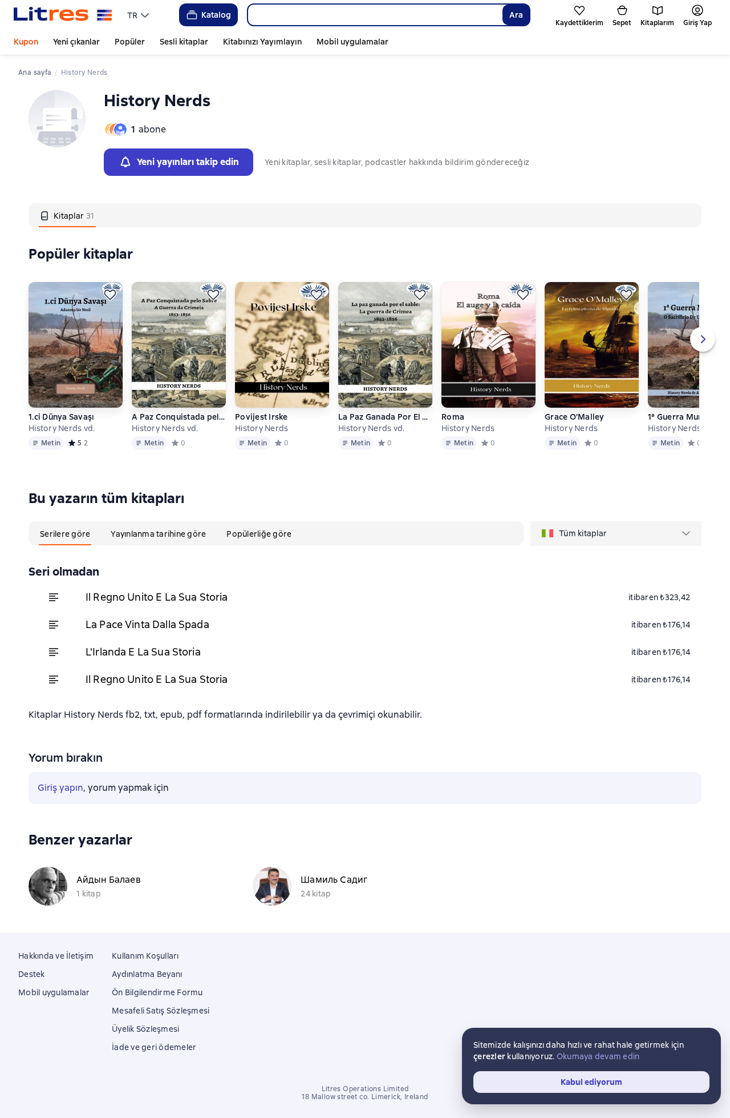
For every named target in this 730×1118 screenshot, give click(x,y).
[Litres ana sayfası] (63, 15)
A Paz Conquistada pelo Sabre (179, 417)
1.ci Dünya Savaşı (61, 417)
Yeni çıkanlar (76, 42)
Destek (31, 974)
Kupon (26, 42)
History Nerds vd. (62, 428)
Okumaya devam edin (598, 1056)
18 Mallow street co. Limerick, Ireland (365, 1097)
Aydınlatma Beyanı (147, 974)
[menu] (139, 14)
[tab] (67, 215)
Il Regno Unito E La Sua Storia (157, 597)
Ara (516, 15)
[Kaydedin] (110, 295)
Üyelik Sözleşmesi (145, 1029)
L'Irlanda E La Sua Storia (143, 651)
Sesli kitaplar (184, 42)
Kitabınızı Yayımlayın (262, 42)
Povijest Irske (261, 417)
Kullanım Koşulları (145, 956)
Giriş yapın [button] (60, 788)
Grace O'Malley (575, 417)
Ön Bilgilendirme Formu (157, 992)
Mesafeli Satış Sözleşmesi (160, 1011)
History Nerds (261, 428)
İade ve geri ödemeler (154, 1047)
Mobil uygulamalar (352, 42)
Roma (452, 417)
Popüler (130, 42)
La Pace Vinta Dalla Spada (147, 624)
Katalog (216, 15)
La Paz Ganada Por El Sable (385, 417)
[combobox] (374, 15)
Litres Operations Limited (365, 1089)
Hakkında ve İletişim (56, 956)
